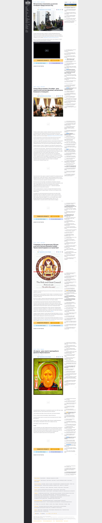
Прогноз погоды (37, 487)
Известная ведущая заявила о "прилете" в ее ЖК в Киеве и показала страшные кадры (69, 310)
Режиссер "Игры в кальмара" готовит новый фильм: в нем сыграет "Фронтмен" (69, 407)
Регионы (27, 13)
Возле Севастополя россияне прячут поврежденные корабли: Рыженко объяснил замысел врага (70, 277)
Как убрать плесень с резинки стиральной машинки (41, 495)
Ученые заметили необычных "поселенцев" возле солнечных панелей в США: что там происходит (70, 303)
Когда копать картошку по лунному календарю (59, 506)
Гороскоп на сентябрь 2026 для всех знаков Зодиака (45, 489)
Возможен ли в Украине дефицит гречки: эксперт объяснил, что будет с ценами (69, 172)
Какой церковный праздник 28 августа (66, 501)
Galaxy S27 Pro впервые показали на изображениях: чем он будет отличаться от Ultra (70, 322)
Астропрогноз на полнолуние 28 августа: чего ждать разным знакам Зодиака (69, 355)
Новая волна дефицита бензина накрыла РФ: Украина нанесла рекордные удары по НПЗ (70, 349)
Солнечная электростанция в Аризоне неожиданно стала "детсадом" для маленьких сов (70, 293)
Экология (27, 12)
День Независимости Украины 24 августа (40, 501)
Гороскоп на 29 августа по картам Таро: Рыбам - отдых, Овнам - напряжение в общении (70, 209)
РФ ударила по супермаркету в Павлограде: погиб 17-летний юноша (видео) (69, 134)
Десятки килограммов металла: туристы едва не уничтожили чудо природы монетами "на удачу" (70, 346)
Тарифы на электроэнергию (38, 485)
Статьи (26, 25)
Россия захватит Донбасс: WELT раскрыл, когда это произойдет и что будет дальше (69, 367)
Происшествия (28, 19)
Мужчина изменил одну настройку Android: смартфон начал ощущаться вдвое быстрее (70, 75)
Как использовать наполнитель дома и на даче (63, 495)
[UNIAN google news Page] (51, 513)
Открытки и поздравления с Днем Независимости (53, 501)
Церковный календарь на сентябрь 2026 (59, 500)
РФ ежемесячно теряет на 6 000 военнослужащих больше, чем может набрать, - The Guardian (69, 72)
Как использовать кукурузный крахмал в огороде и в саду (42, 507)
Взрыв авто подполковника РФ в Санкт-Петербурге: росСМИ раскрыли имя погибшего (70, 286)
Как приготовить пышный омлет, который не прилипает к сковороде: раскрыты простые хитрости (69, 175)
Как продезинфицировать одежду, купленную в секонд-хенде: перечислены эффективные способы (70, 101)
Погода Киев (55, 487)
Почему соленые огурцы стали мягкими (55, 493)
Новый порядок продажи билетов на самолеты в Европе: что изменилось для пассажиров (70, 131)
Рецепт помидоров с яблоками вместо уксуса (55, 509)
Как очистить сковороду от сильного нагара (68, 493)
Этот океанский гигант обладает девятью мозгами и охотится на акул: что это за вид (70, 56)
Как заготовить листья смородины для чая (61, 494)
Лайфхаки (36, 493)
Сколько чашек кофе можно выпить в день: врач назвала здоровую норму (70, 445)
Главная (27, 6)
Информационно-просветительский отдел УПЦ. (51, 37)
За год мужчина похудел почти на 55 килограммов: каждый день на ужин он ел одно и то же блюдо (70, 374)
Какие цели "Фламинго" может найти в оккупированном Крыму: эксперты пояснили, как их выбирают (70, 352)
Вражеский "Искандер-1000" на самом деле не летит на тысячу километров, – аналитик (69, 358)
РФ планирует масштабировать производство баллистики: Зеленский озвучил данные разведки (69, 299)
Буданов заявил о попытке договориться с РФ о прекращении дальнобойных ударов (69, 235)
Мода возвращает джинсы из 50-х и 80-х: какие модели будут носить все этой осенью (70, 364)
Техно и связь (27, 16)
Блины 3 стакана (40, 509)
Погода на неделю (65, 487)
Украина (27, 8)
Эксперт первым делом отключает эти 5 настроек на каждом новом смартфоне (70, 258)
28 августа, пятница (68, 83)
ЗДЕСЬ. (52, 311)
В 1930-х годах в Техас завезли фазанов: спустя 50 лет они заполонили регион (69, 451)
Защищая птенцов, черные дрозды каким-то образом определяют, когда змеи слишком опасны (70, 67)
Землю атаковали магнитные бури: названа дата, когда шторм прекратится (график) (70, 10)
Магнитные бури (51, 487)
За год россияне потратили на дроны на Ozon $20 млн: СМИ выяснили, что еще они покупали (70, 325)
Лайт (26, 17)
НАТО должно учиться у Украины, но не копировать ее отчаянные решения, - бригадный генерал (70, 246)
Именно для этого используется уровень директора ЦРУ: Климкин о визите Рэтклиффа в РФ (70, 78)
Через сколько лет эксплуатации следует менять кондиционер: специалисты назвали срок (70, 343)
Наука (26, 15)
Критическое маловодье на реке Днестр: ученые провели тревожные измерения (69, 255)
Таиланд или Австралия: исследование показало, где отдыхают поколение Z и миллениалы (69, 427)
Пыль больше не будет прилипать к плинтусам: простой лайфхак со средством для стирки (70, 448)
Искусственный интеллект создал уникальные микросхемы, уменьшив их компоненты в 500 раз (70, 124)
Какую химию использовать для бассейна (48, 494)
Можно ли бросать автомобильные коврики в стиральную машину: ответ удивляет (70, 169)
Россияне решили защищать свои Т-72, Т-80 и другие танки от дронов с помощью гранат (69, 328)
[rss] (56, 513)
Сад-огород (36, 506)
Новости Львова (48, 480)
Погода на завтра (60, 487)
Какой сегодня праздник (38, 500)
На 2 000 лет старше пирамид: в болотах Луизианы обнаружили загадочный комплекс (70, 227)
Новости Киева (54, 480)
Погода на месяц (42, 487)
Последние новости (69, 7)
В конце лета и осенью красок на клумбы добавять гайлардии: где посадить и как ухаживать (70, 13)
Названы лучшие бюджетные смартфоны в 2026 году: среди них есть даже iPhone (69, 240)
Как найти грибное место (52, 495)
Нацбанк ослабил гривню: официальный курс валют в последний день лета (70, 249)
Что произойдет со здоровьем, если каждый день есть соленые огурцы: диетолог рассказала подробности (70, 21)
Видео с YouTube (28, 24)
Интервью (27, 26)
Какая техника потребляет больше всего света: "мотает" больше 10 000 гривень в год (70, 384)
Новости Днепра (36, 481)
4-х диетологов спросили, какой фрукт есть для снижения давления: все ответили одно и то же (70, 53)
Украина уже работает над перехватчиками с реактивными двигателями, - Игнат (69, 215)
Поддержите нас (70, 4)
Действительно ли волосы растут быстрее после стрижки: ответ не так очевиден (69, 212)
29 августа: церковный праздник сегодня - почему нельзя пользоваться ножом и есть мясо (69, 16)
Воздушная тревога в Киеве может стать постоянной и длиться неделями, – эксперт (70, 413)
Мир (26, 11)
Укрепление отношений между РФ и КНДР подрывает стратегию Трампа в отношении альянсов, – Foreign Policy (70, 161)
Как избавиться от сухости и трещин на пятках (40, 498)
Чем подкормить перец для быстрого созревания (46, 506)
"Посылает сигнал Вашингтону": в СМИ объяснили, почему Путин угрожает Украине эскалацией (70, 94)
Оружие (27, 18)
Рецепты (35, 509)
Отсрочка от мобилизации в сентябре (61, 480)
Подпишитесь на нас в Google (45, 9)
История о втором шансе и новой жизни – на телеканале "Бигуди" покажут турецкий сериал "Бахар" (70, 319)
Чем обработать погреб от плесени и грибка (54, 498)
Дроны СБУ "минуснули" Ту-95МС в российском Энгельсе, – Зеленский (70, 438)
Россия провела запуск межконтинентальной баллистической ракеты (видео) (69, 221)
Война (26, 7)
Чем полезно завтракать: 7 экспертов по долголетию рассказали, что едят (70, 410)
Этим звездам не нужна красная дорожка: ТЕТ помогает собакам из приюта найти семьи (70, 422)
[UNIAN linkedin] (49, 513)
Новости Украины (37, 480)
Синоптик (47, 487)
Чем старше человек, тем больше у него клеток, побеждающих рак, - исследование (70, 50)
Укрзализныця (66, 485)
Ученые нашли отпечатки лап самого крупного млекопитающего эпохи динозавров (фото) (70, 64)
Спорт (26, 14)
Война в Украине (37, 478)
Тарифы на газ (62, 485)
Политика (27, 9)
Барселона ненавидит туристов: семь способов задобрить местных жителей (69, 435)
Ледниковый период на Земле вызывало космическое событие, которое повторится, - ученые (70, 280)
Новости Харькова (43, 480)
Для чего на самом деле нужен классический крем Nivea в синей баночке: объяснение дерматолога (70, 154)
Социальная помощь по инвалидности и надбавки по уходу (51, 485)
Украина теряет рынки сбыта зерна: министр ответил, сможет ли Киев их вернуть (70, 404)
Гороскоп (35, 489)
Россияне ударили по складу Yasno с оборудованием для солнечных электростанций (70, 283)
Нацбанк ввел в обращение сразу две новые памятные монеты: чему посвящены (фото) (70, 218)
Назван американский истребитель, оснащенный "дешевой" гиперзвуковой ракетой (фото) (70, 381)
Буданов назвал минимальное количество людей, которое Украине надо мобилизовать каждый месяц (70, 206)
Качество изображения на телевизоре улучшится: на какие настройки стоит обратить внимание (70, 252)
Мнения (27, 27)
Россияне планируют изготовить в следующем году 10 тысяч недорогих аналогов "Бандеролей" (70, 86)
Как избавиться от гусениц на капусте (56, 507)
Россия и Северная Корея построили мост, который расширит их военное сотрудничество (70, 314)
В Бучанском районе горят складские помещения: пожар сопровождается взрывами (70, 89)
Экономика (27, 10)
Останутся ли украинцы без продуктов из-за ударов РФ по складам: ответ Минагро (70, 296)
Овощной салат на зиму (65, 509)
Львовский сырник (45, 509)
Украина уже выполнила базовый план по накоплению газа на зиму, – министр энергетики (69, 274)
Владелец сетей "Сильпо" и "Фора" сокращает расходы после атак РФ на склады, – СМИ (70, 243)
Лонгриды (27, 28)
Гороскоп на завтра (62, 489)
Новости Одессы (69, 480)
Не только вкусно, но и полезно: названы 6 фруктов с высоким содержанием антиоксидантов (69, 139)
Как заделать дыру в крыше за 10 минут (43, 493)
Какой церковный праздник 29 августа (48, 500)
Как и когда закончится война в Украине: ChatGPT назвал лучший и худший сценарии (70, 147)
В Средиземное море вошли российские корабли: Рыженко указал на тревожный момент (70, 224)
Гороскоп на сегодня (56, 489)
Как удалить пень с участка (38, 494)
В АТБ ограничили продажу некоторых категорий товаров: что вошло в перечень (70, 107)
